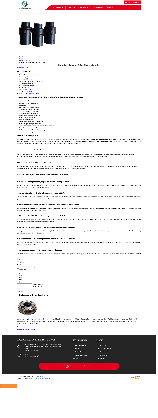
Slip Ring (77, 348)
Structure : (98, 321)
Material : (131, 319)
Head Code (22, 105)
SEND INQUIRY (21, 330)
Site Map (102, 359)
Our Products (59, 8)
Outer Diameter (24, 107)
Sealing (21, 115)
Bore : (83, 319)
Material (22, 124)
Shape (21, 117)
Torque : (113, 321)
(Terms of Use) (40, 376)
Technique (22, 109)
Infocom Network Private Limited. (41, 378)
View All (75, 358)
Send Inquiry (35, 94)
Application (23, 126)
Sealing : (30, 323)
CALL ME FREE (30, 330)
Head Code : (55, 319)
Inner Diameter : (40, 321)
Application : (24, 321)
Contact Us (109, 8)
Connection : (66, 321)
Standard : (70, 319)
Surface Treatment (25, 130)
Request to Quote (131, 2)
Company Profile (83, 8)
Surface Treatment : (102, 319)
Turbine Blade (79, 352)
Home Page (71, 8)
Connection (23, 122)
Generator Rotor (80, 345)
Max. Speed (23, 120)
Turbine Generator (81, 355)
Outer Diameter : (38, 319)
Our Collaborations (97, 8)
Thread (21, 132)
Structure (22, 111)
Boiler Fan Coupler (23, 319)
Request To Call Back (24, 94)
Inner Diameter (24, 128)
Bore (20, 101)
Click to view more (25, 89)
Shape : (52, 321)
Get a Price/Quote (23, 68)
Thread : (118, 319)
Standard (22, 103)
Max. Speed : (82, 321)
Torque (21, 113)
